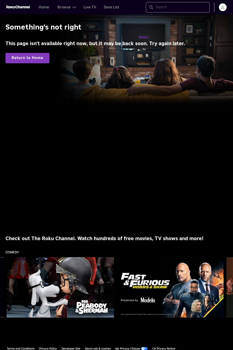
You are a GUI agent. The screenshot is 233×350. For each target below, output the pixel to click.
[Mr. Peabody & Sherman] (60, 287)
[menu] (223, 7)
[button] (61, 287)
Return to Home (27, 58)
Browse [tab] (64, 7)
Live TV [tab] (90, 7)
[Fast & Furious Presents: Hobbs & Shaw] (170, 287)
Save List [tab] (111, 7)
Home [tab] (44, 7)
